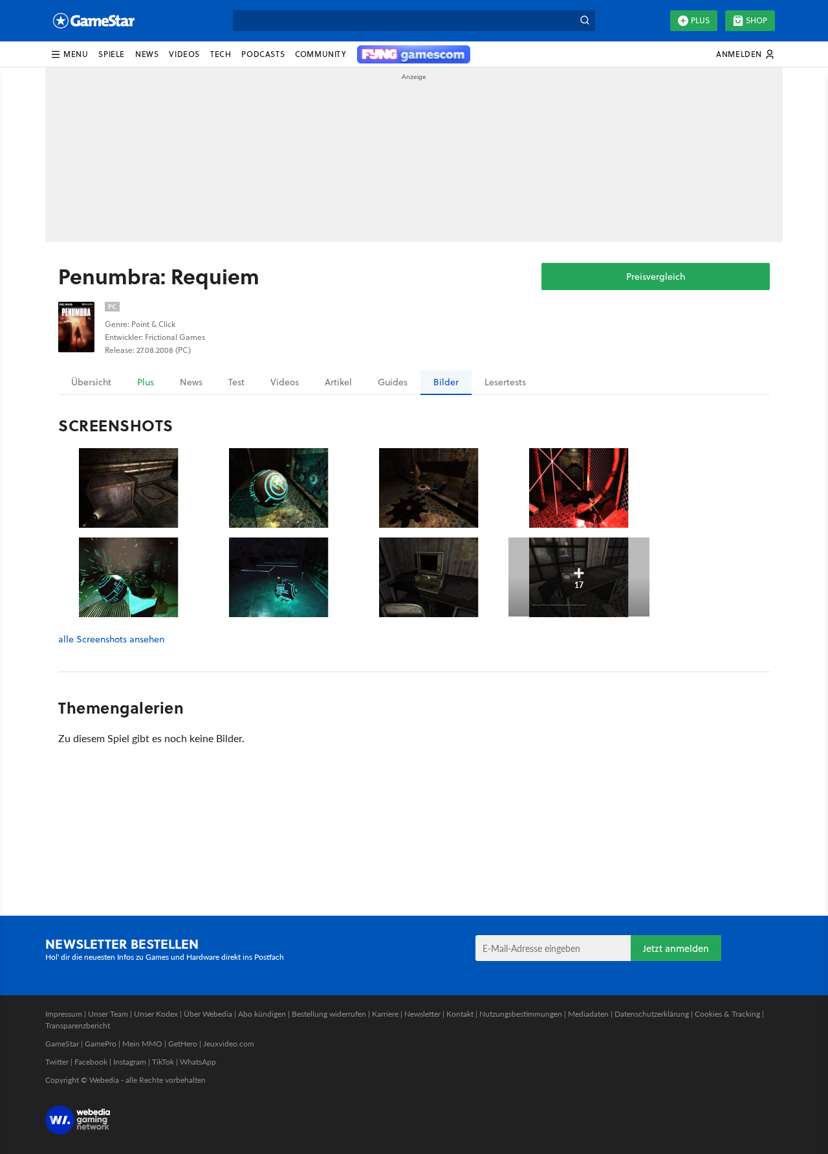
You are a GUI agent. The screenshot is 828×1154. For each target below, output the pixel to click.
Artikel (338, 382)
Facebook (90, 1061)
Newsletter (422, 1013)
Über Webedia (208, 1013)
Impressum (63, 1013)
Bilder (446, 382)
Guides (393, 382)
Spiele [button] (111, 54)
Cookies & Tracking (727, 1013)
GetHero (182, 1043)
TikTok (163, 1061)
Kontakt (460, 1013)
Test (236, 382)
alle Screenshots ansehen (111, 639)
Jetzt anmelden (676, 948)
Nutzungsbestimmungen (520, 1013)
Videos (284, 382)
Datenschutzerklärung (652, 1013)
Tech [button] (220, 54)
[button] (69, 54)
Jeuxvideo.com (228, 1043)
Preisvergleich (655, 276)
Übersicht (91, 382)
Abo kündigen (262, 1013)
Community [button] (320, 54)
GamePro (100, 1043)
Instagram (129, 1061)
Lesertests (505, 382)
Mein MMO (142, 1043)
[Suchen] (584, 20)
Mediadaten (588, 1013)
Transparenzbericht (77, 1025)
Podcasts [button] (263, 54)
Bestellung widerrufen (329, 1013)
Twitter (57, 1061)
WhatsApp (198, 1061)
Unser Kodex (156, 1013)
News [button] (146, 54)
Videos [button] (184, 54)
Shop (756, 20)
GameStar (62, 1043)
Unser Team (108, 1013)
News (191, 382)
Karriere (385, 1013)
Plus (700, 20)
